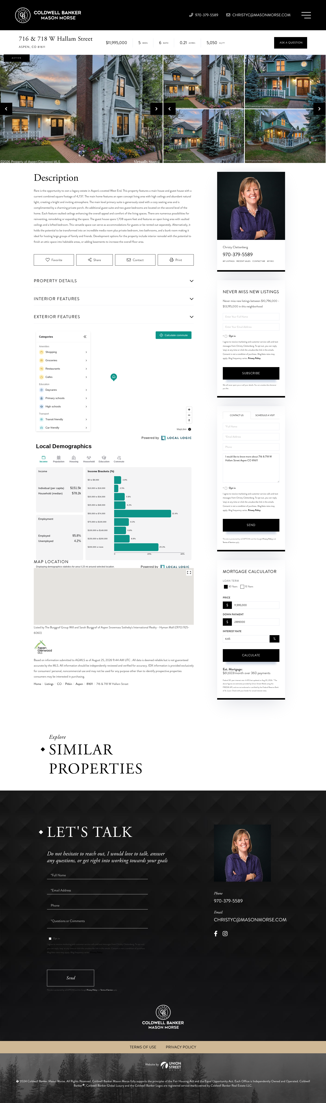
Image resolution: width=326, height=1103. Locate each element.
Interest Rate (232, 631)
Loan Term (231, 581)
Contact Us (237, 415)
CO (59, 684)
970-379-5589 (206, 15)
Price (226, 598)
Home (37, 684)
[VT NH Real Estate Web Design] (163, 1066)
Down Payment (233, 614)
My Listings (229, 261)
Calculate (251, 655)
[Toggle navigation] (306, 15)
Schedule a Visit (265, 415)
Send (251, 525)
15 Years (249, 586)
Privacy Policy (254, 358)
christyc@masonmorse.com (261, 15)
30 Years (233, 586)
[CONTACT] (290, 43)
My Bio (270, 261)
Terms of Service (229, 542)
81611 (90, 684)
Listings (49, 684)
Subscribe (251, 373)
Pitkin (68, 684)
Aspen (79, 684)
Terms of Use (143, 1047)
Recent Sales (244, 261)
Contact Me (258, 261)
